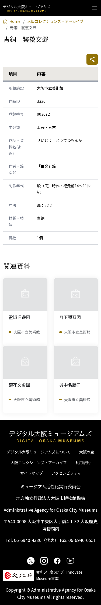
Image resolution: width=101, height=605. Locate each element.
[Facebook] (57, 561)
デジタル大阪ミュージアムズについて (39, 451)
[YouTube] (70, 561)
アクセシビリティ (66, 473)
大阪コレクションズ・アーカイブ (39, 462)
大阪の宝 (86, 451)
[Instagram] (44, 561)
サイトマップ (31, 473)
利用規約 (82, 462)
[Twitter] (31, 561)
